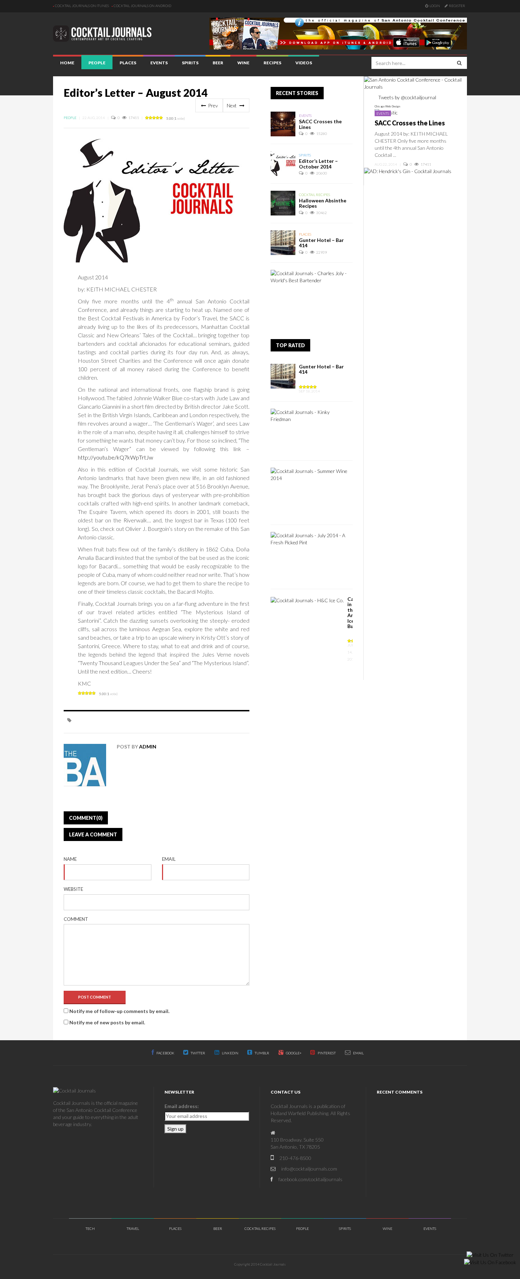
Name (70, 859)
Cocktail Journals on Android (142, 6)
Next (232, 105)
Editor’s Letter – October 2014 (318, 163)
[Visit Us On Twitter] (490, 1254)
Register (457, 6)
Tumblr (261, 1053)
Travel (133, 1228)
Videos (303, 62)
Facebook (165, 1053)
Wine (243, 62)
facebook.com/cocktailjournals (310, 1179)
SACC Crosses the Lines (320, 124)
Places (128, 62)
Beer (218, 62)
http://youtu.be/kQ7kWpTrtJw (115, 457)
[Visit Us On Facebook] (490, 1262)
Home (67, 62)
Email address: (181, 1106)
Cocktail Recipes (314, 195)
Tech (90, 1228)
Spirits (190, 62)
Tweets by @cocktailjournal (407, 97)
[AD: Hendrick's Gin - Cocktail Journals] (407, 171)
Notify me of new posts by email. (107, 1022)
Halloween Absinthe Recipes (322, 203)
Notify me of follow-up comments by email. (119, 1011)
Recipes (272, 62)
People (96, 62)
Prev (212, 105)
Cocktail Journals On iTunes (82, 6)
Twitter (197, 1053)
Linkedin (229, 1053)
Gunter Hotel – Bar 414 (321, 242)
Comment (76, 919)
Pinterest (326, 1053)
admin (147, 747)
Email (168, 859)
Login (434, 6)
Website (73, 889)
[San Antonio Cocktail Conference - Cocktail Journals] (415, 82)
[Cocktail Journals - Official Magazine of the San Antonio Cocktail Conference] (338, 33)
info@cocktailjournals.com (309, 1169)
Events (159, 62)
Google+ (293, 1053)
